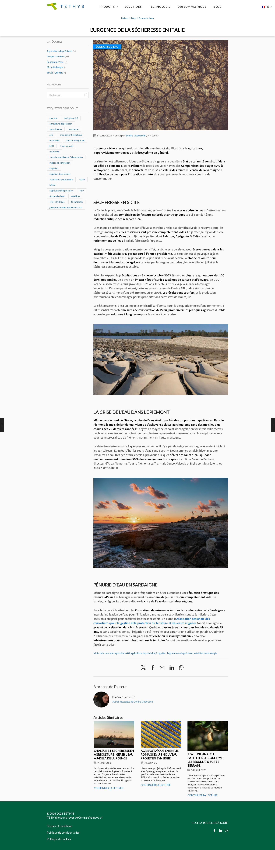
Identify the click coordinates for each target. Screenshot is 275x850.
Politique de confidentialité (63, 832)
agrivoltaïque (55, 129)
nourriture (54, 140)
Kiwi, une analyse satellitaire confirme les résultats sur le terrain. (205, 759)
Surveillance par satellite (61, 179)
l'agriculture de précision (180, 653)
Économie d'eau (146, 18)
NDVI (82, 179)
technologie (210, 653)
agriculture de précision (142, 653)
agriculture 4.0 (122, 653)
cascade (109, 653)
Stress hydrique (55, 72)
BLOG (217, 6)
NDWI (52, 185)
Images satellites (56, 56)
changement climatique (71, 134)
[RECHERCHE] (86, 95)
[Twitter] (143, 667)
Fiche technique (55, 67)
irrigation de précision (59, 173)
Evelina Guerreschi (135, 135)
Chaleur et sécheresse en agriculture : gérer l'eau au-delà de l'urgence (114, 754)
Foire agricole (66, 146)
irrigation (161, 653)
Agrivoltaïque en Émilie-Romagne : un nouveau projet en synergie (160, 754)
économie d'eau (56, 196)
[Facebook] (153, 667)
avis (51, 134)
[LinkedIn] (171, 667)
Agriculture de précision (59, 50)
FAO (51, 146)
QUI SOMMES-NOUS (192, 6)
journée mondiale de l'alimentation (65, 207)
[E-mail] (226, 831)
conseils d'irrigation (75, 140)
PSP (82, 190)
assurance (73, 129)
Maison (124, 18)
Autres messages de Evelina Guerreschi (132, 701)
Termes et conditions (59, 826)
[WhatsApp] (181, 667)
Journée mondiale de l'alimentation (66, 157)
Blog (133, 18)
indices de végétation (59, 162)
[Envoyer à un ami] (162, 667)
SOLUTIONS (133, 6)
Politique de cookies (59, 839)
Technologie (159, 6)
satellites (198, 653)
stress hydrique (57, 201)
